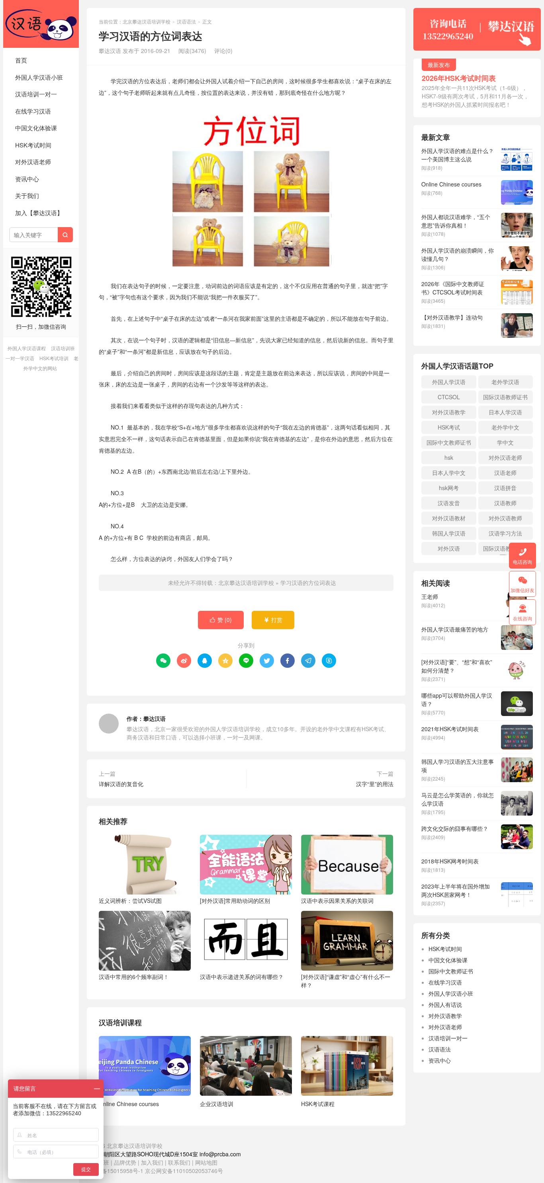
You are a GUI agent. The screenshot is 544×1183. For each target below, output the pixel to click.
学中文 (505, 442)
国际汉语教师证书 (505, 397)
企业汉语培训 (216, 1104)
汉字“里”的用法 (374, 784)
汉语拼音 (505, 488)
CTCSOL (449, 397)
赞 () (221, 620)
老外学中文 (505, 427)
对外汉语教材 (449, 518)
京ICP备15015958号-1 (115, 1171)
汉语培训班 (63, 348)
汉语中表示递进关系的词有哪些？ (242, 977)
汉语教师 (505, 503)
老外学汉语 (505, 382)
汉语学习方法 (505, 533)
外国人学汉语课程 (27, 348)
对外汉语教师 (505, 518)
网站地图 (206, 1162)
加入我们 (152, 1162)
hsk (448, 457)
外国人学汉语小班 (39, 77)
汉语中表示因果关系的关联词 (337, 900)
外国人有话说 (445, 1004)
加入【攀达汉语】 (39, 212)
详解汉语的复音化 (121, 784)
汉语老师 (505, 473)
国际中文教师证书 (449, 442)
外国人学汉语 (449, 382)
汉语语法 (186, 21)
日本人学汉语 (505, 412)
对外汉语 (449, 548)
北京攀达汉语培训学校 (41, 24)
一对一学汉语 (20, 358)
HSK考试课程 (318, 1104)
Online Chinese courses (129, 1104)
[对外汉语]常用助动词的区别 (235, 900)
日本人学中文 (449, 473)
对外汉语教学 (449, 412)
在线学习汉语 (33, 111)
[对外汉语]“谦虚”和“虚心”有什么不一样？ (345, 981)
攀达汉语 (154, 718)
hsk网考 (449, 488)
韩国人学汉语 (449, 533)
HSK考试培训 (53, 358)
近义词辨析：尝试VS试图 (130, 900)
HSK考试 (449, 427)
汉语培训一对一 (36, 94)
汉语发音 (449, 503)
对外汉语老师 (33, 161)
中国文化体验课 (36, 128)
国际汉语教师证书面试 (505, 549)
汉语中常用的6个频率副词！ (134, 977)
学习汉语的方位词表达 (308, 583)
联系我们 (180, 1162)
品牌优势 (125, 1162)
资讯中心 (27, 179)
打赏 (273, 620)
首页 (21, 60)
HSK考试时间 (33, 145)
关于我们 (27, 195)
